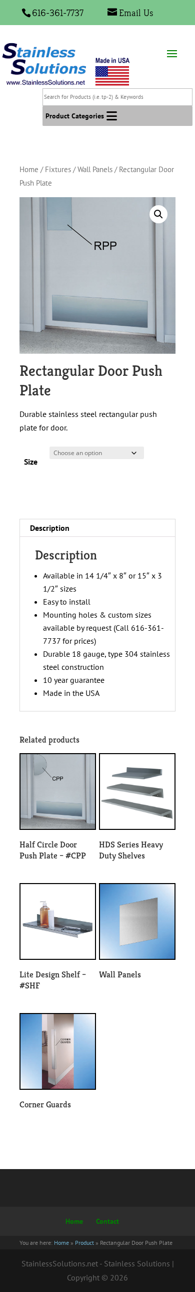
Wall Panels (95, 169)
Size (31, 462)
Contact (107, 1221)
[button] (75, 116)
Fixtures (58, 169)
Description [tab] (50, 528)
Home (29, 169)
